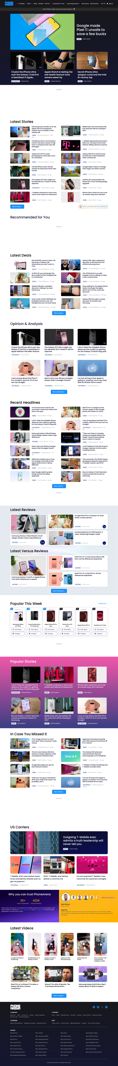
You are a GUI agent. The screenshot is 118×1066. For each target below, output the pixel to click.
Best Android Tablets (16, 1036)
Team (18, 1015)
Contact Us (25, 1015)
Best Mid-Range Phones (68, 1045)
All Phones (102, 603)
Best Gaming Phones (41, 1049)
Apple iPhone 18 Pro (84, 625)
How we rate (14, 1017)
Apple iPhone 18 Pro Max (51, 625)
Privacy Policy (65, 1023)
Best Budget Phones (67, 1049)
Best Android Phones (92, 1036)
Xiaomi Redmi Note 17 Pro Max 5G (34, 625)
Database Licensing (29, 1023)
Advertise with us (41, 1023)
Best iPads (64, 1033)
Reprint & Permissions (16, 1023)
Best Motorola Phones (92, 1039)
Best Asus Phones (91, 1049)
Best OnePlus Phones (42, 1042)
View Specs (18, 629)
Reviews (73, 1015)
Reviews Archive (97, 1015)
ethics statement (39, 909)
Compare (17, 633)
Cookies (84, 1023)
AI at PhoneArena (24, 1017)
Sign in (111, 3)
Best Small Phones (15, 1045)
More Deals (58, 313)
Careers (31, 1015)
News (58, 1015)
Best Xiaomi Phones (66, 1042)
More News (16, 206)
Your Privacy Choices (94, 1023)
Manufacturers (65, 1015)
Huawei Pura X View (100, 625)
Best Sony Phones (15, 1042)
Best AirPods (64, 1055)
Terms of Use (55, 1023)
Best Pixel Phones (66, 1039)
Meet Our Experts (108, 897)
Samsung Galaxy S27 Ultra (18, 625)
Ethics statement (40, 1015)
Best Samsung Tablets (42, 1036)
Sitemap (79, 1015)
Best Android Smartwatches (94, 1052)
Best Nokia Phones (41, 1052)
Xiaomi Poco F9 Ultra (67, 625)
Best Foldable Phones (92, 1042)
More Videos (58, 996)
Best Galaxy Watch (41, 1055)
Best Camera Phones (16, 1049)
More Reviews (58, 591)
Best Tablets (39, 1033)
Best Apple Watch (66, 1036)
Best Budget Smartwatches (18, 1055)
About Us (13, 1015)
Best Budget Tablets (92, 1033)
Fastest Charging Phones (17, 1052)
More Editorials (58, 392)
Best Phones (14, 1033)
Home (53, 1015)
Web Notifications (75, 1023)
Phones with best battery (93, 1045)
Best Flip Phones (40, 1045)
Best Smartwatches (66, 1052)
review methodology (25, 909)
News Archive (87, 1015)
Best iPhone (13, 1039)
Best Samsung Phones (42, 1039)
